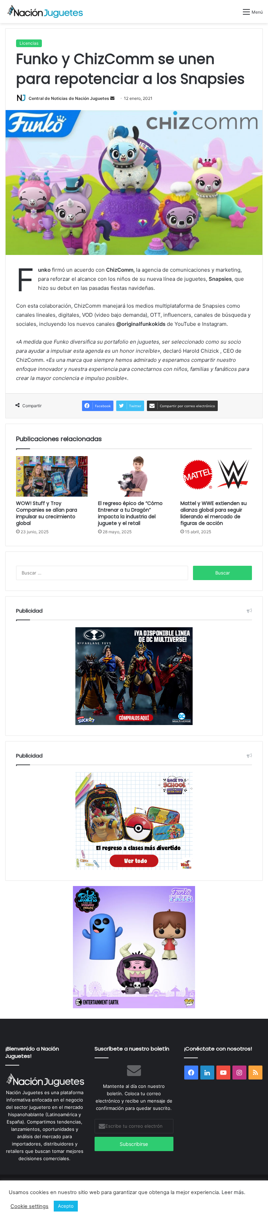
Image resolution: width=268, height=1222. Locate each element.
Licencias (29, 43)
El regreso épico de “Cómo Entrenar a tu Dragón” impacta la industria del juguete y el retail (130, 513)
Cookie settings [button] (29, 1206)
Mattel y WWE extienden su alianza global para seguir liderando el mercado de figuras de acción (213, 513)
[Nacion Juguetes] (45, 11)
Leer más (233, 1192)
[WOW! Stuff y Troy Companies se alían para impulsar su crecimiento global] (52, 476)
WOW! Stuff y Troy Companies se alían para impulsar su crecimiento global (46, 513)
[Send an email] (112, 98)
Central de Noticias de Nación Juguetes (69, 98)
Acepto (66, 1206)
